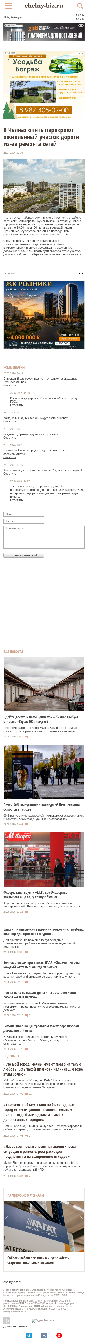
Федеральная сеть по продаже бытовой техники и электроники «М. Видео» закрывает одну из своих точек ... (43, 904)
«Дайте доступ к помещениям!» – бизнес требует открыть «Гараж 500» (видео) (40, 719)
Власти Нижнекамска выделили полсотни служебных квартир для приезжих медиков (43, 931)
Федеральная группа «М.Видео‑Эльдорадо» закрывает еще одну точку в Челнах (36, 894)
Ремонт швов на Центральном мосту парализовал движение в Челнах (41, 1028)
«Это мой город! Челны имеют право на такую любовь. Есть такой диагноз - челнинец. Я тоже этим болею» (43, 1069)
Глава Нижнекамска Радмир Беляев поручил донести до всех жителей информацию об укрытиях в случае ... (42, 974)
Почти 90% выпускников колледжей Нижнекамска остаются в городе (41, 807)
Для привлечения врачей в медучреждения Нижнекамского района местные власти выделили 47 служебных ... (39, 943)
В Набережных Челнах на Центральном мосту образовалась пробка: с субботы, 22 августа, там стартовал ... (37, 1040)
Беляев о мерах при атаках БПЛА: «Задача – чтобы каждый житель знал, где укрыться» (41, 964)
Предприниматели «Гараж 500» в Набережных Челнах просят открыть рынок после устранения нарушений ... (40, 729)
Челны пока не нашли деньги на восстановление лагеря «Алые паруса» (39, 995)
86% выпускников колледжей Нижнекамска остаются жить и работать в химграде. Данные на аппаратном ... (43, 817)
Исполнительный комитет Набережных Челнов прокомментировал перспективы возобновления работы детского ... (41, 1007)
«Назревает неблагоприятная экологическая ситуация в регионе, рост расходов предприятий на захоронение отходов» (40, 1151)
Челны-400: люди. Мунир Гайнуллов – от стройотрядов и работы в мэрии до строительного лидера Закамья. (42, 1127)
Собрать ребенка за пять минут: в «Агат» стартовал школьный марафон (38, 1260)
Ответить (9, 385)
